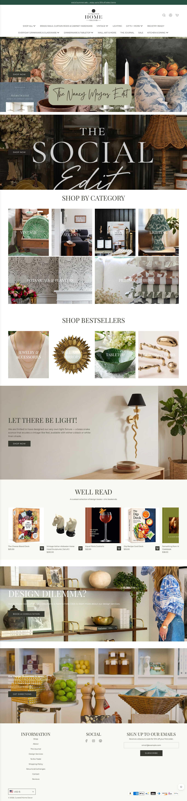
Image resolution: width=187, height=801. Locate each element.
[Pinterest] (100, 741)
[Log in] (170, 15)
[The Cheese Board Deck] (26, 525)
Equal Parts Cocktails (94, 546)
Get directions (22, 694)
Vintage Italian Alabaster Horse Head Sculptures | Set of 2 (60, 547)
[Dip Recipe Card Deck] (141, 525)
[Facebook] (86, 741)
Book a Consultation (26, 614)
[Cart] (177, 15)
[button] (11, 529)
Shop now (19, 443)
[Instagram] (93, 741)
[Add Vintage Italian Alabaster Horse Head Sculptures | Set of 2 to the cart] (80, 548)
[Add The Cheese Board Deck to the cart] (42, 548)
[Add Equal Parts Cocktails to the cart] (119, 548)
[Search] (164, 15)
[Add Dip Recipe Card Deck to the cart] (157, 548)
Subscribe (151, 753)
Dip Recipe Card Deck (133, 546)
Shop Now (19, 152)
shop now (19, 74)
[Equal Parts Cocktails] (103, 525)
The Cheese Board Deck (18, 546)
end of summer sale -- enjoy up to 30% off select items (93, 2)
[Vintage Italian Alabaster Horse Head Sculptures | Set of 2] (64, 525)
